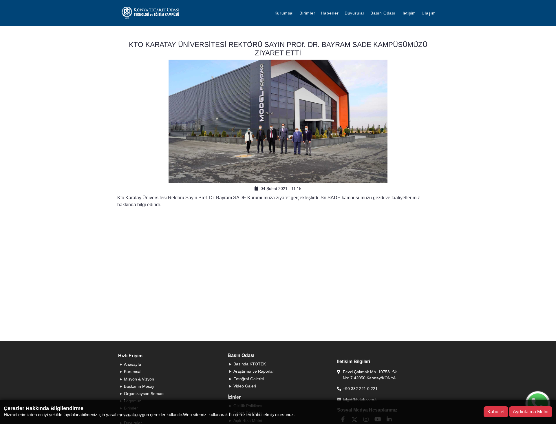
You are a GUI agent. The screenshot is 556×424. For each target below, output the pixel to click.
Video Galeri (244, 386)
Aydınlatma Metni (530, 411)
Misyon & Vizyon (139, 379)
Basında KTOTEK (249, 364)
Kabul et (495, 411)
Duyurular (355, 13)
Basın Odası (383, 13)
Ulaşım (429, 13)
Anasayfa (132, 364)
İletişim (408, 13)
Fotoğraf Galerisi (248, 378)
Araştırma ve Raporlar (253, 371)
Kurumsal (284, 13)
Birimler (307, 13)
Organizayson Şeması (144, 393)
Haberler (330, 13)
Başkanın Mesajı (139, 386)
